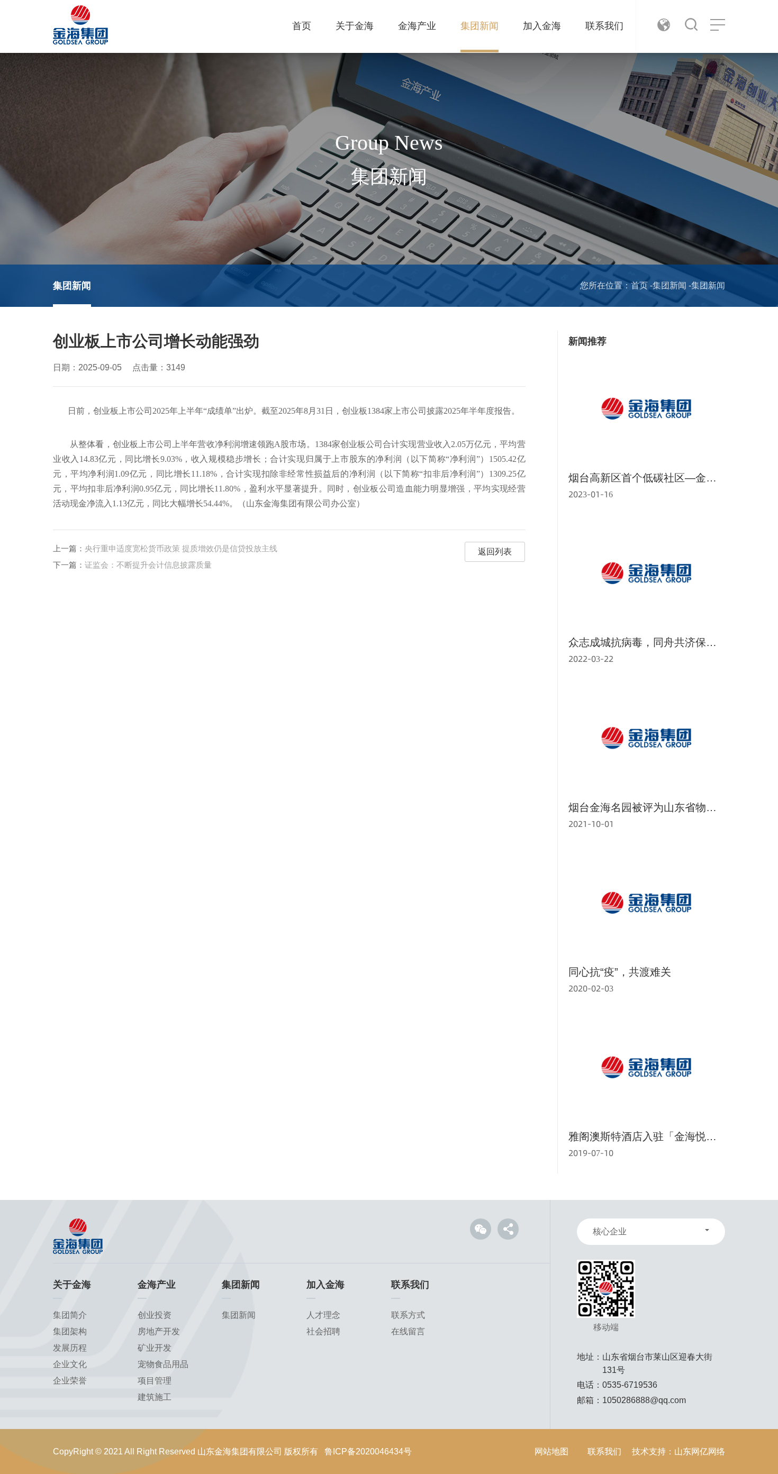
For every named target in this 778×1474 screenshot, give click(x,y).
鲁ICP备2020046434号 (368, 1451)
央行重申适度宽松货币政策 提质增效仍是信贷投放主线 (181, 548)
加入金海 (542, 26)
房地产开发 (159, 1331)
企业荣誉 (70, 1380)
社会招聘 (323, 1331)
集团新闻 (479, 26)
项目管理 (154, 1380)
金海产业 (417, 26)
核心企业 (610, 1231)
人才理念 (323, 1315)
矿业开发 (154, 1347)
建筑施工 (154, 1397)
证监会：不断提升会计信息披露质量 (148, 564)
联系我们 (604, 26)
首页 (301, 26)
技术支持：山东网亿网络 (678, 1451)
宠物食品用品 (163, 1364)
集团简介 (70, 1315)
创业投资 (154, 1315)
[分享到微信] (480, 1229)
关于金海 (355, 26)
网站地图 (551, 1451)
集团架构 (70, 1331)
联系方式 (408, 1315)
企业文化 (70, 1364)
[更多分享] (508, 1229)
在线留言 (408, 1331)
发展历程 (70, 1347)
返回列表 (495, 551)
